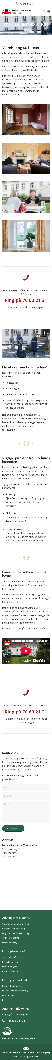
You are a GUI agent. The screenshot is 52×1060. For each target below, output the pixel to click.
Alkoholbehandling (10, 937)
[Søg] (43, 11)
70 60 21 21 (26, 3)
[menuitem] (43, 11)
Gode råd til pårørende (12, 957)
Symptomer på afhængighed (15, 924)
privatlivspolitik (10, 779)
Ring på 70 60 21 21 (26, 300)
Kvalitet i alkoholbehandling (15, 990)
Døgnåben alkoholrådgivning (15, 933)
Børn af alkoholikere (11, 971)
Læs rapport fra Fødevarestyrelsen (18, 1038)
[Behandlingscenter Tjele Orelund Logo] (16, 11)
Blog (4, 1000)
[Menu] (48, 11)
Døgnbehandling (9, 942)
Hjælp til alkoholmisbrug (13, 928)
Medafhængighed (10, 966)
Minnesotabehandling (12, 986)
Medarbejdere (8, 995)
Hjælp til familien (10, 962)
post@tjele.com (35, 1056)
